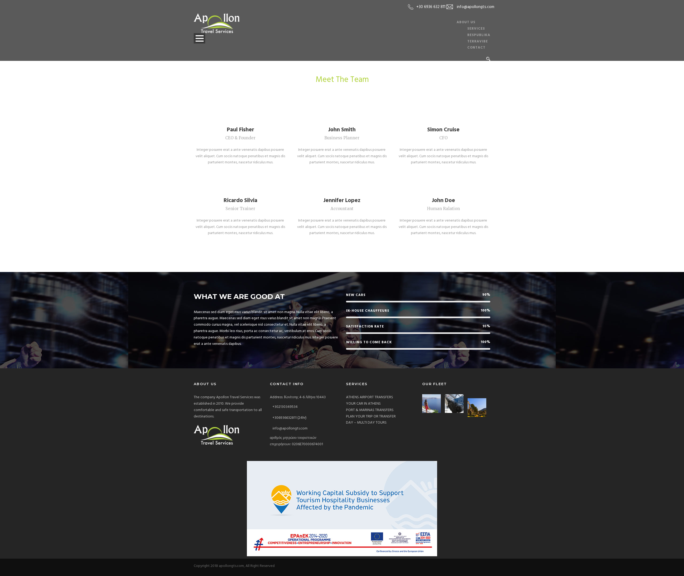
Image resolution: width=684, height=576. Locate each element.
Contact (476, 47)
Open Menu (199, 38)
